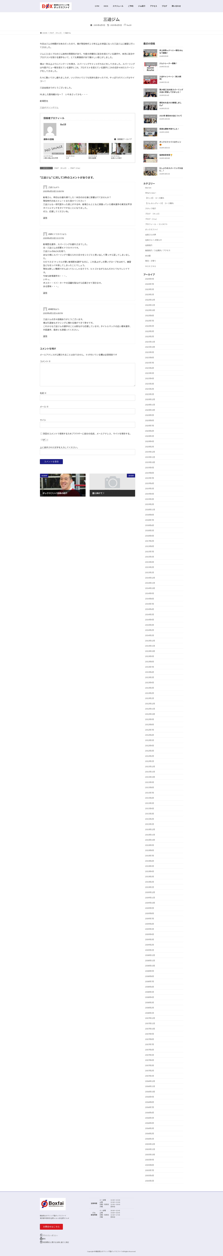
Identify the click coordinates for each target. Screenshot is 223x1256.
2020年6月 (149, 431)
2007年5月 (149, 1055)
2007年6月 (149, 1050)
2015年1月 (149, 572)
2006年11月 (150, 1086)
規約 (44, 1239)
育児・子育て (150, 261)
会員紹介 (128, 153)
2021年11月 (150, 342)
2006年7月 (149, 1107)
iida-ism (148, 188)
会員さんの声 (150, 235)
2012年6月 (149, 735)
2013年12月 (150, 640)
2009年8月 (149, 913)
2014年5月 (149, 614)
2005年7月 (149, 1170)
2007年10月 (150, 1028)
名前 (43, 393)
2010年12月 (150, 829)
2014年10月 (150, 588)
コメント (45, 361)
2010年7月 (149, 856)
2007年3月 (149, 1065)
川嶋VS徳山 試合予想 (50, 158)
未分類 (148, 255)
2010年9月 (149, 845)
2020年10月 (150, 410)
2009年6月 (149, 924)
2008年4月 (149, 997)
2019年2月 (149, 504)
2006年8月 (149, 1102)
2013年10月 (150, 651)
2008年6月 (149, 987)
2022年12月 (150, 300)
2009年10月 (150, 903)
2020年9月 (149, 415)
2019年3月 (149, 499)
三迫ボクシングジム (49, 107)
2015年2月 (149, 567)
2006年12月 (150, 1081)
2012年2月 (149, 756)
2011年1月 (149, 824)
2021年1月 (149, 394)
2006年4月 (149, 1123)
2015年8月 (149, 546)
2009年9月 (149, 908)
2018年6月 (149, 525)
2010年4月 (149, 871)
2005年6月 (149, 1175)
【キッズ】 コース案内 (154, 198)
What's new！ (151, 193)
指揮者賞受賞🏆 (165, 155)
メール (44, 406)
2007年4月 (149, 1060)
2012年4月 (149, 745)
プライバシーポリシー (50, 1235)
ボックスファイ (151, 229)
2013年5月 (149, 677)
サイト (43, 420)
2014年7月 (149, 604)
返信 (45, 218)
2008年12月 (150, 955)
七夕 (67, 158)
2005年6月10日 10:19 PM (53, 238)
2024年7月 (149, 284)
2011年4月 (149, 808)
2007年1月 (149, 1076)
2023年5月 (149, 289)
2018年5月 (149, 530)
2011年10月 (150, 777)
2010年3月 (149, 876)
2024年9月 (149, 279)
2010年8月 (149, 850)
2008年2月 (149, 1008)
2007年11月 (150, 1023)
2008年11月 (150, 960)
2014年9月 (149, 593)
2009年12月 (150, 892)
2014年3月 (149, 625)
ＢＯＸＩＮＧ (150, 266)
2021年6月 (149, 368)
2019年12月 (150, 452)
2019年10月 (150, 462)
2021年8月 (149, 357)
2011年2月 (149, 819)
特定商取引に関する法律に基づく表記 (55, 1242)
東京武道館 (92, 158)
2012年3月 (149, 751)
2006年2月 (149, 1133)
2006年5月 (149, 1118)
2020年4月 (149, 441)
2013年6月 (149, 672)
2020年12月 (150, 399)
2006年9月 (149, 1097)
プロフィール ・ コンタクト (156, 224)
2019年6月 (149, 483)
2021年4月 (149, 378)
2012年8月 (149, 724)
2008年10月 (150, 966)
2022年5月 (149, 326)
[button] (51, 1227)
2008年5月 (149, 992)
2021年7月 (149, 363)
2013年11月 (150, 646)
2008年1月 (149, 1013)
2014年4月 (149, 620)
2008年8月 (149, 976)
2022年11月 (150, 305)
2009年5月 (149, 929)
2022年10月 (150, 310)
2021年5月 (149, 373)
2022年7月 (149, 321)
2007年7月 (149, 1044)
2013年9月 (149, 656)
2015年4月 (149, 562)
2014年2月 (149, 630)
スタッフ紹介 (150, 208)
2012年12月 (150, 703)
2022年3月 (149, 331)
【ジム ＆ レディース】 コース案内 (159, 203)
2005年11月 (150, 1149)
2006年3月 (149, 1128)
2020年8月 (149, 420)
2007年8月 (149, 1039)
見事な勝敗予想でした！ (169, 129)
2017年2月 (149, 541)
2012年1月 (149, 761)
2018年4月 (149, 536)
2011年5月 (149, 803)
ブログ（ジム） (75, 168)
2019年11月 (150, 457)
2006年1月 (149, 1139)
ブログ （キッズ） (58, 153)
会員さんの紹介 (116, 158)
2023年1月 (149, 294)
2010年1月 (149, 887)
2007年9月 (149, 1034)
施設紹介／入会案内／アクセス (157, 250)
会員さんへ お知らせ (153, 240)
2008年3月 (149, 1002)
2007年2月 (149, 1070)
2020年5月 (149, 436)
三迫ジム (51, 187)
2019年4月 (149, 494)
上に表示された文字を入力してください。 (59, 447)
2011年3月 (149, 814)
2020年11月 (150, 405)
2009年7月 (149, 918)
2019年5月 (149, 488)
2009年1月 (149, 950)
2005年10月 (150, 1154)
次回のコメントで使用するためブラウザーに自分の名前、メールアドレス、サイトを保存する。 (87, 433)
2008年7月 (149, 981)
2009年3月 (149, 939)
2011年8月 (149, 787)
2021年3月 (149, 383)
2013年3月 (149, 688)
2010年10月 (150, 840)
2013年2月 (149, 693)
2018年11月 (150, 509)
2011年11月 (150, 772)
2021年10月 (150, 347)
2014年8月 (149, 598)
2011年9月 (149, 782)
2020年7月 (149, 425)
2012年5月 (149, 740)
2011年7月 (149, 792)
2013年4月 (149, 682)
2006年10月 (150, 1091)
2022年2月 (149, 336)
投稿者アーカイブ (124, 139)
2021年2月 (149, 389)
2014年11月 (150, 583)
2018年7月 (149, 520)
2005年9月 (149, 1160)
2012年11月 (150, 709)
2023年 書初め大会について (170, 116)
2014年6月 (149, 609)
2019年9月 (149, 467)
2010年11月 (150, 834)
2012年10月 (150, 714)
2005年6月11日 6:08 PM (53, 313)
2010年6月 (149, 861)
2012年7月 (149, 730)
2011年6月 (149, 798)
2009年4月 (149, 934)
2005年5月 (149, 1181)
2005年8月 (149, 1165)
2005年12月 (150, 1144)
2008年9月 (149, 971)
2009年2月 (149, 945)
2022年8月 (149, 315)
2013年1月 (149, 698)
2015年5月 (149, 557)
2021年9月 (149, 352)
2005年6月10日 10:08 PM (53, 191)
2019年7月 (149, 478)
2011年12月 (150, 766)
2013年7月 (149, 667)
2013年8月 (149, 661)
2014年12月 (150, 578)
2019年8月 (149, 473)
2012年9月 (149, 719)
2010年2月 (149, 882)
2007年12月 (150, 1018)
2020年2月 (149, 446)
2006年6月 (149, 1112)
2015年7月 (149, 551)
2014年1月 (149, 635)
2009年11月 (150, 897)
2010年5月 (149, 866)
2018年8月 (149, 515)
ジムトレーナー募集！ (168, 63)
